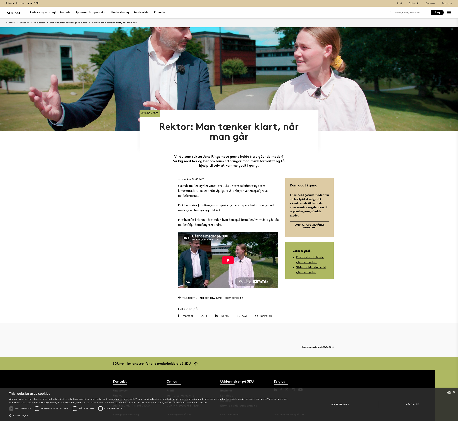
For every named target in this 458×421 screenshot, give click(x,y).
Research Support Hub (91, 12)
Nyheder (66, 12)
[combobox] (449, 392)
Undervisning (120, 12)
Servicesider (141, 12)
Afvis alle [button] (412, 404)
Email (244, 316)
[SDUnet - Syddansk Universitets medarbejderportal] (13, 12)
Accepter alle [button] (340, 404)
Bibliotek (413, 3)
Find (399, 3)
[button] (151, 415)
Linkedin (224, 316)
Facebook (188, 316)
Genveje (430, 3)
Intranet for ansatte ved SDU (22, 3)
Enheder (159, 12)
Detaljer (202, 402)
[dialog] (229, 404)
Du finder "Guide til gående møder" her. (309, 226)
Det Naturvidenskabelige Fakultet (68, 22)
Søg (437, 12)
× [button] (454, 392)
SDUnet (10, 22)
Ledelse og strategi (43, 12)
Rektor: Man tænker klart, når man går (114, 22)
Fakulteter (39, 22)
